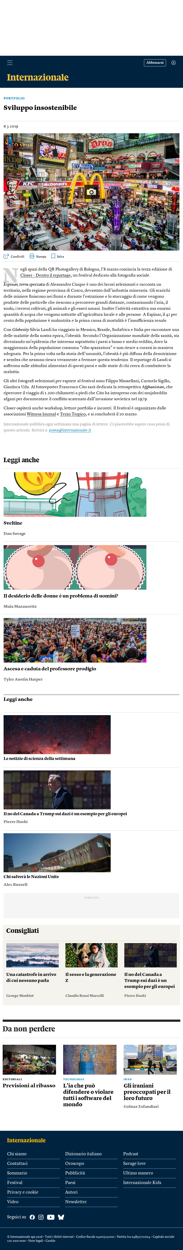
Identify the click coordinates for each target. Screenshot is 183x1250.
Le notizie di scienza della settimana (39, 759)
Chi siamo (17, 1154)
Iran (128, 1079)
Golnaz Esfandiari (141, 1107)
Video (13, 1202)
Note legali (35, 1240)
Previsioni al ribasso (29, 1086)
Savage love (134, 1164)
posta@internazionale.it (70, 430)
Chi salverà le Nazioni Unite (31, 877)
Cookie (50, 1240)
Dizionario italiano (83, 1154)
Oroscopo (74, 1164)
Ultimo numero (138, 1173)
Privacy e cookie (22, 1192)
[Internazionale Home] (27, 1140)
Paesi (70, 1183)
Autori (71, 1192)
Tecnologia (73, 1079)
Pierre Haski (16, 822)
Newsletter (76, 1202)
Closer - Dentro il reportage (45, 275)
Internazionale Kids (142, 1183)
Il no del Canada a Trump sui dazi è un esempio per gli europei (65, 814)
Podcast (130, 1154)
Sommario (17, 1173)
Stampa (41, 256)
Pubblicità (75, 1173)
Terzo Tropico (73, 414)
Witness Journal (41, 414)
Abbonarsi (155, 63)
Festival (15, 1183)
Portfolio (14, 98)
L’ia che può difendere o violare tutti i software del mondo (88, 1095)
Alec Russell (15, 885)
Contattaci (17, 1164)
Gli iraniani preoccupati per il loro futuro (147, 1092)
